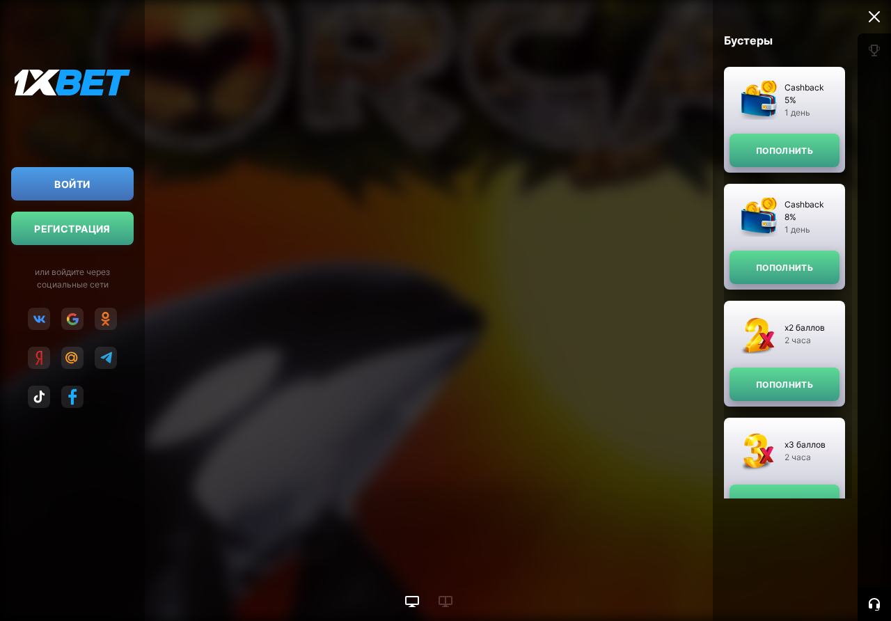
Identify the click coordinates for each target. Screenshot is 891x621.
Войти (72, 184)
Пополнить (784, 151)
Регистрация (72, 229)
